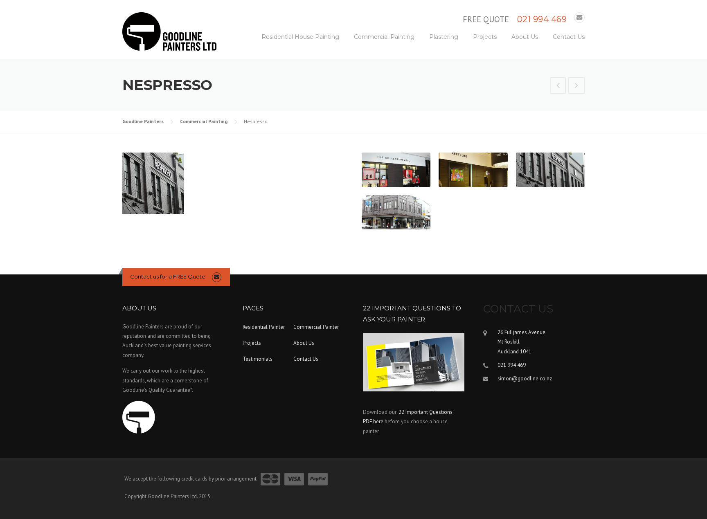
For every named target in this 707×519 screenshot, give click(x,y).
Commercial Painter (316, 327)
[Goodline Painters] (169, 31)
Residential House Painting (300, 36)
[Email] (579, 17)
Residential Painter (264, 327)
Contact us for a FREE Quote (167, 276)
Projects (485, 36)
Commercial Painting (384, 36)
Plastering (443, 36)
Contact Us (569, 36)
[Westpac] (558, 86)
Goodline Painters (143, 121)
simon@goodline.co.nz (525, 378)
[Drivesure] (576, 86)
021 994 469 (542, 19)
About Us (524, 36)
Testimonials (257, 358)
